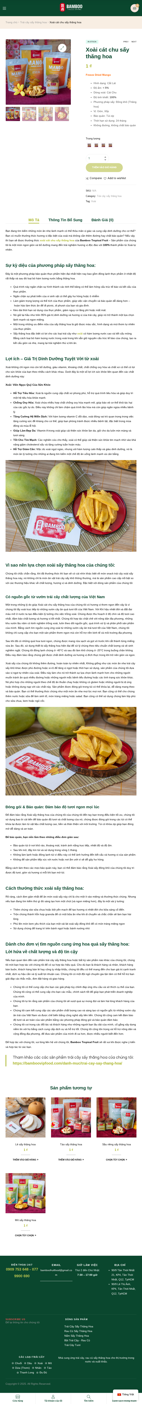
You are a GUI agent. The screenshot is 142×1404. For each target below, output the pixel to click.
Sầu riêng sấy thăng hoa (116, 1144)
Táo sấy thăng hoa (71, 1144)
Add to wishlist (117, 178)
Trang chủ (11, 22)
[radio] (89, 145)
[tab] (36, 220)
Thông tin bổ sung (65, 220)
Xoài (93, 201)
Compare (96, 178)
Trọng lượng (93, 138)
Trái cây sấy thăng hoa (33, 22)
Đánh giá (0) (103, 220)
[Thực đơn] (7, 8)
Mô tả (33, 220)
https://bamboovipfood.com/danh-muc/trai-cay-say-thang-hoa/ (67, 1063)
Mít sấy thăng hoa (25, 1220)
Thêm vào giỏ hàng (104, 167)
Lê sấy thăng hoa (25, 1144)
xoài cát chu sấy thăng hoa (57, 240)
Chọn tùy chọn (115, 1159)
